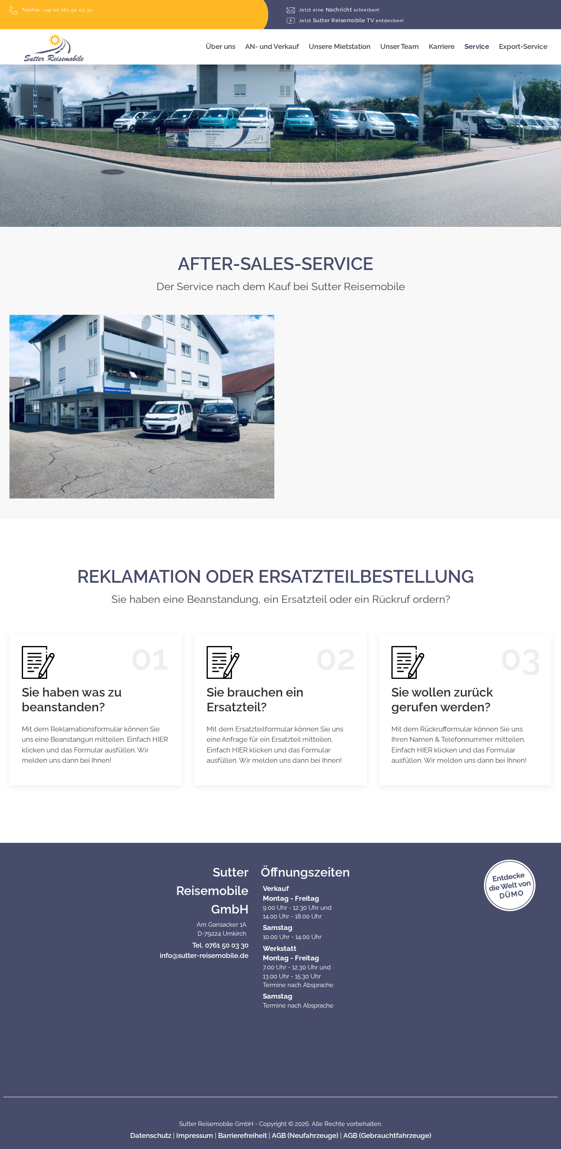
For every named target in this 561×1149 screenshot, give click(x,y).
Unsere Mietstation (339, 46)
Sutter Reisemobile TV (351, 20)
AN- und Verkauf (272, 46)
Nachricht (339, 10)
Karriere (442, 46)
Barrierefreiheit (242, 1135)
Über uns (220, 46)
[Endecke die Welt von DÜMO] (530, 894)
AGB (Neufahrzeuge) (305, 1135)
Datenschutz (150, 1135)
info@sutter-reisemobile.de (204, 955)
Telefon (57, 10)
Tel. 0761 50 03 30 (220, 945)
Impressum (194, 1135)
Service (476, 46)
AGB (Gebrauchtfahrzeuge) (387, 1135)
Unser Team (399, 46)
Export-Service (523, 46)
